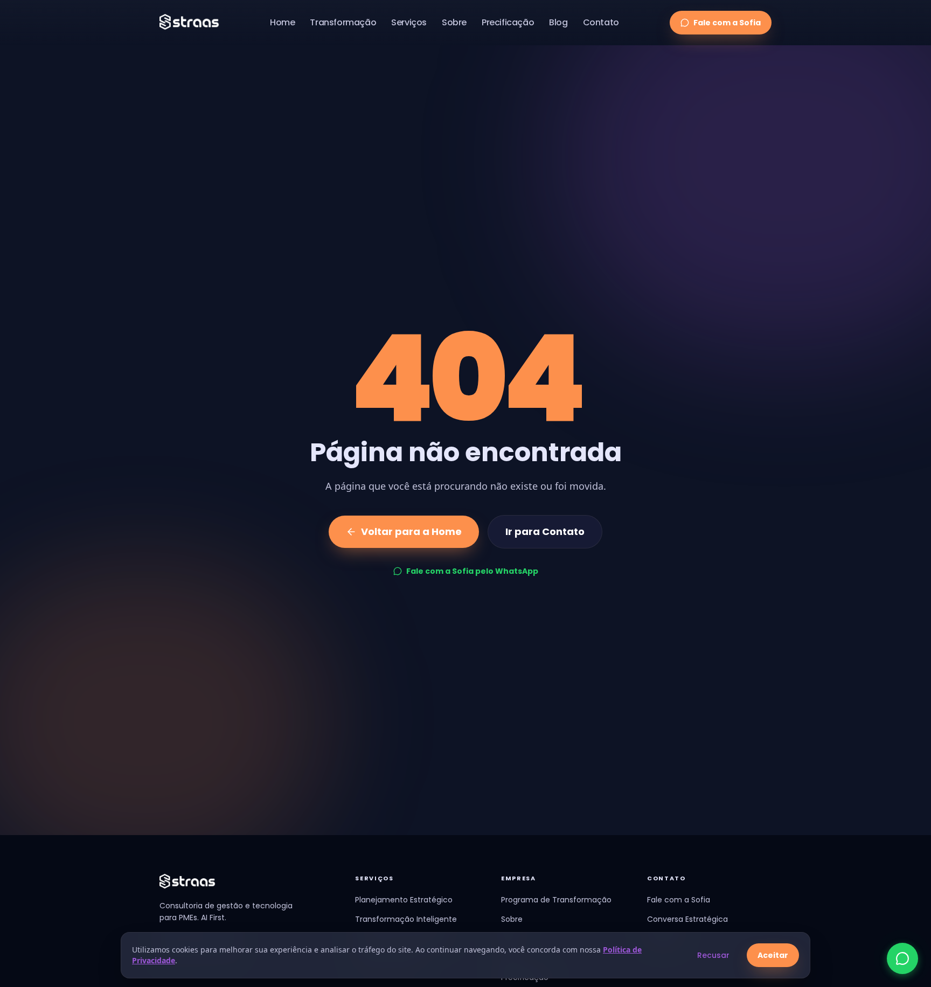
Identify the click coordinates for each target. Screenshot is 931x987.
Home (282, 22)
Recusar (713, 955)
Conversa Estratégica (687, 919)
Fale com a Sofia (727, 22)
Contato (601, 22)
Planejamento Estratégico (404, 899)
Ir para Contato (545, 531)
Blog (558, 22)
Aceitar (773, 955)
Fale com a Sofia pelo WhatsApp (472, 571)
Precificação (508, 22)
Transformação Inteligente (406, 919)
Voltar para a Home (411, 531)
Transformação (343, 22)
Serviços (409, 22)
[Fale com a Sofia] (902, 958)
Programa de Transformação (556, 899)
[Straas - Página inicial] (189, 22)
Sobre (454, 22)
